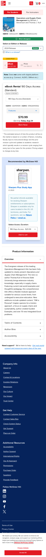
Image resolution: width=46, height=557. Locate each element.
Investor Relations (10, 382)
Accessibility (10, 336)
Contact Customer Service (14, 414)
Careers (6, 373)
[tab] (10, 65)
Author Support (9, 451)
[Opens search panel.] (31, 3)
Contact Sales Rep (10, 419)
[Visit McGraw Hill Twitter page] (4, 511)
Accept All (22, 552)
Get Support (8, 428)
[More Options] (43, 3)
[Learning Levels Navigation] (9, 3)
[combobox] (23, 48)
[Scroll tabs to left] (5, 65)
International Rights (11, 456)
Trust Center (8, 401)
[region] (23, 545)
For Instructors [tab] (32, 12)
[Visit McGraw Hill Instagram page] (4, 496)
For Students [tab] (12, 12)
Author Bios (10, 329)
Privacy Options (23, 548)
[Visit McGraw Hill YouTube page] (4, 501)
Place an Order (9, 433)
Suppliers (7, 475)
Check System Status (12, 424)
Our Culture (8, 391)
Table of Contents (13, 323)
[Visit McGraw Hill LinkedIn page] (4, 491)
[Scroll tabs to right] (40, 65)
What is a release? (12, 52)
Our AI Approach (10, 461)
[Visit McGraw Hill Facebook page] (4, 506)
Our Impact (7, 396)
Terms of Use (7, 525)
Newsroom (7, 387)
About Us (7, 368)
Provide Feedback (10, 480)
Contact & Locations (11, 377)
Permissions (8, 466)
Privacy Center (8, 529)
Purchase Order (9, 470)
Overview (9, 259)
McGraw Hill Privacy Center (23, 542)
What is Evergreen (24, 39)
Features (12, 111)
